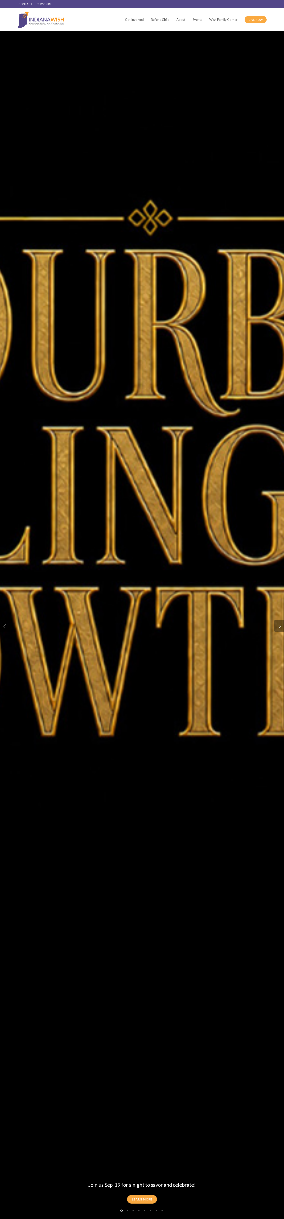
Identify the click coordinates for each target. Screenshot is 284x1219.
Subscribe (44, 4)
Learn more (142, 1199)
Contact (25, 4)
